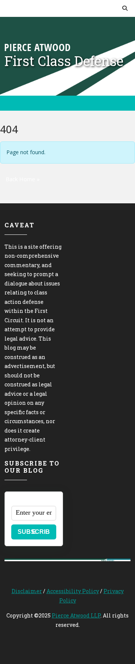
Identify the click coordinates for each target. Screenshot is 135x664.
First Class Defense (63, 61)
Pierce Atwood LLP (76, 615)
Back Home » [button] (23, 179)
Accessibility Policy (72, 591)
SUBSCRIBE (34, 532)
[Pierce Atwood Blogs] (37, 46)
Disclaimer (27, 591)
